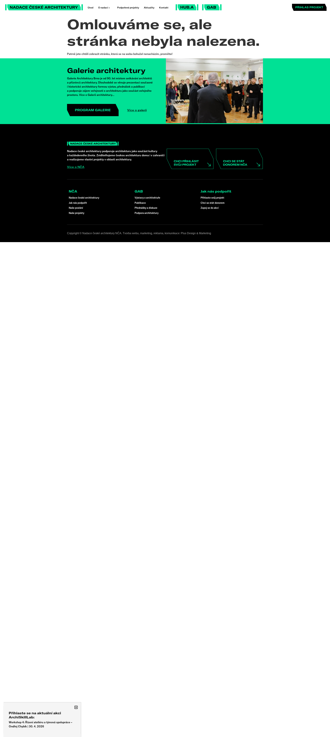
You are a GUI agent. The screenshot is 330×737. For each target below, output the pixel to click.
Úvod (90, 7)
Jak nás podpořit (216, 191)
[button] (76, 707)
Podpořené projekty (128, 7)
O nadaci (103, 7)
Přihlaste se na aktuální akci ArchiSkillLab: (35, 715)
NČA (73, 191)
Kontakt (163, 7)
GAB (139, 191)
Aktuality (149, 7)
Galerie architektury (106, 70)
